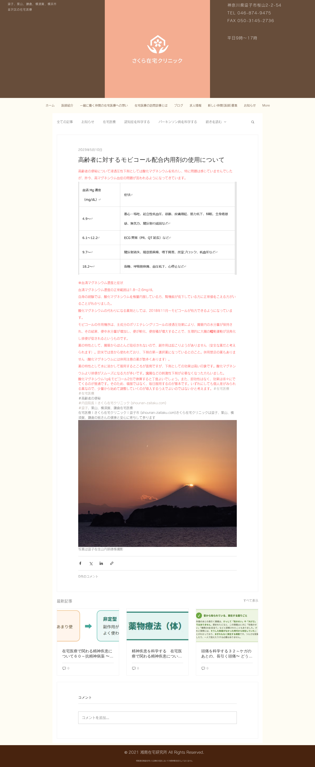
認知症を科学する (137, 121)
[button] (253, 121)
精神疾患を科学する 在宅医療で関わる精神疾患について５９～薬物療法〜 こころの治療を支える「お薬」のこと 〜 (157, 654)
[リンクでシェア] (112, 563)
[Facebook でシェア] (80, 563)
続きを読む (214, 121)
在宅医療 (109, 121)
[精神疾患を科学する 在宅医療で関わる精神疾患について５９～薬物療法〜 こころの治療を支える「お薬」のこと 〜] (158, 626)
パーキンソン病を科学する (178, 121)
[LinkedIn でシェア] (101, 563)
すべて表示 (250, 600)
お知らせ (87, 121)
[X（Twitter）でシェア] (91, 563)
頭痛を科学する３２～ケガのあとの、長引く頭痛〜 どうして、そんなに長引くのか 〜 (226, 654)
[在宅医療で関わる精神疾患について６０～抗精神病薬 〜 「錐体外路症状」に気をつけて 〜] (88, 626)
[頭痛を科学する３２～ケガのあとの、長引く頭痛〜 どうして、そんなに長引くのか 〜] (227, 626)
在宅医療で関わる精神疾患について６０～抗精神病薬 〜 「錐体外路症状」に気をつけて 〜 (87, 654)
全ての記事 (65, 121)
